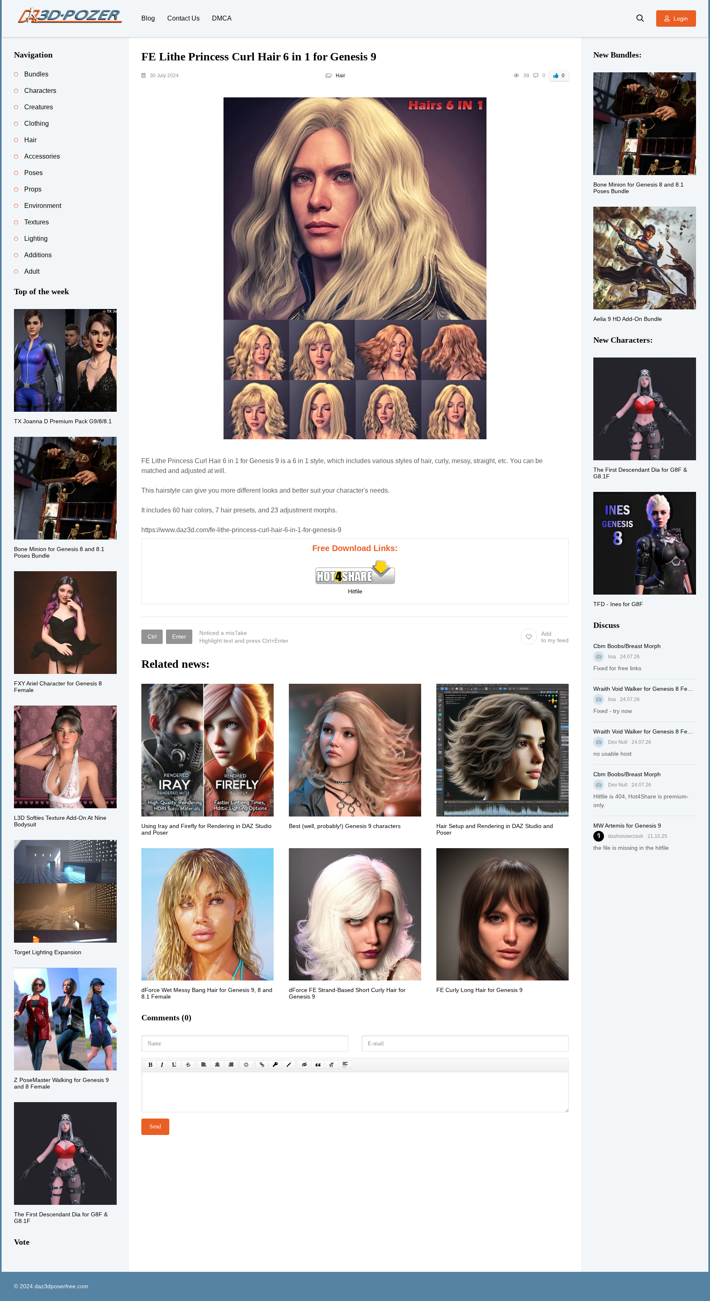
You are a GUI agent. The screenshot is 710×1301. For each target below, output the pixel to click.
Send (155, 1126)
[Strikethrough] (188, 1064)
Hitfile (355, 591)
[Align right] (231, 1064)
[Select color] (289, 1064)
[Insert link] (262, 1064)
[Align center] (217, 1064)
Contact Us (183, 18)
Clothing (36, 123)
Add (555, 637)
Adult (31, 271)
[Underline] (175, 1064)
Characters (40, 90)
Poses (33, 172)
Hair (340, 75)
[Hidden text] (304, 1064)
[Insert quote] (318, 1064)
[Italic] (162, 1064)
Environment (42, 205)
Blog (148, 18)
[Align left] (204, 1064)
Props (32, 189)
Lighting (36, 238)
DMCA (222, 18)
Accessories (42, 156)
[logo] (71, 18)
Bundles (36, 74)
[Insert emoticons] (247, 1064)
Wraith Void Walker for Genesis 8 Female (644, 688)
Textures (36, 222)
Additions (38, 254)
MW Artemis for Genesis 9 (627, 825)
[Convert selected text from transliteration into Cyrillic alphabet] (332, 1064)
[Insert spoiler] (345, 1064)
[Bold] (150, 1064)
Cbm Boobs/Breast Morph (627, 646)
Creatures (38, 107)
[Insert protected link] (275, 1064)
